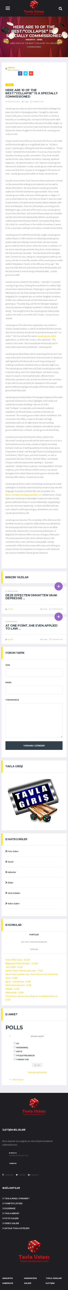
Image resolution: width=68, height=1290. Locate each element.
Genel (40, 40)
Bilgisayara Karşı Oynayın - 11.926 (21, 963)
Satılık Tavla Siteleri (16, 1228)
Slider (10, 882)
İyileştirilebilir (25, 1055)
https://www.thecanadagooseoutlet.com (23, 494)
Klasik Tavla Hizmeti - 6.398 (18, 985)
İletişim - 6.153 (12, 988)
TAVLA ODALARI (54, 1278)
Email (8, 682)
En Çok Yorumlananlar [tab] (34, 942)
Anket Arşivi (18, 1079)
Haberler (11, 872)
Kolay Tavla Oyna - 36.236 (17, 959)
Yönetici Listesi (13, 1203)
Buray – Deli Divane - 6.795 (18, 981)
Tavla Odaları (13, 893)
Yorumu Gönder (34, 745)
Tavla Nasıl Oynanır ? (17, 1198)
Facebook (8, 1175)
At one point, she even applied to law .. (31, 627)
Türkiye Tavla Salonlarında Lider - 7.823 (24, 970)
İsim (7, 665)
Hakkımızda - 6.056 (14, 992)
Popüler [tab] (34, 934)
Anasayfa (30, 40)
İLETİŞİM (50, 1283)
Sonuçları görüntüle (37, 1072)
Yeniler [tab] (34, 949)
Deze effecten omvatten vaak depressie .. (31, 596)
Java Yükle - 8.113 (14, 966)
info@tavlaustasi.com (18, 1155)
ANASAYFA (7, 1278)
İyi (17, 1043)
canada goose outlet (46, 336)
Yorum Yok (22, 1059)
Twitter (21, 1175)
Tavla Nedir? (11, 1213)
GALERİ (27, 1283)
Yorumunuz (12, 700)
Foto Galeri (12, 851)
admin (11, 67)
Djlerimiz (10, 1208)
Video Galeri (13, 903)
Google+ (35, 1175)
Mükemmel (22, 1047)
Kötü (19, 1051)
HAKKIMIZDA (30, 1278)
